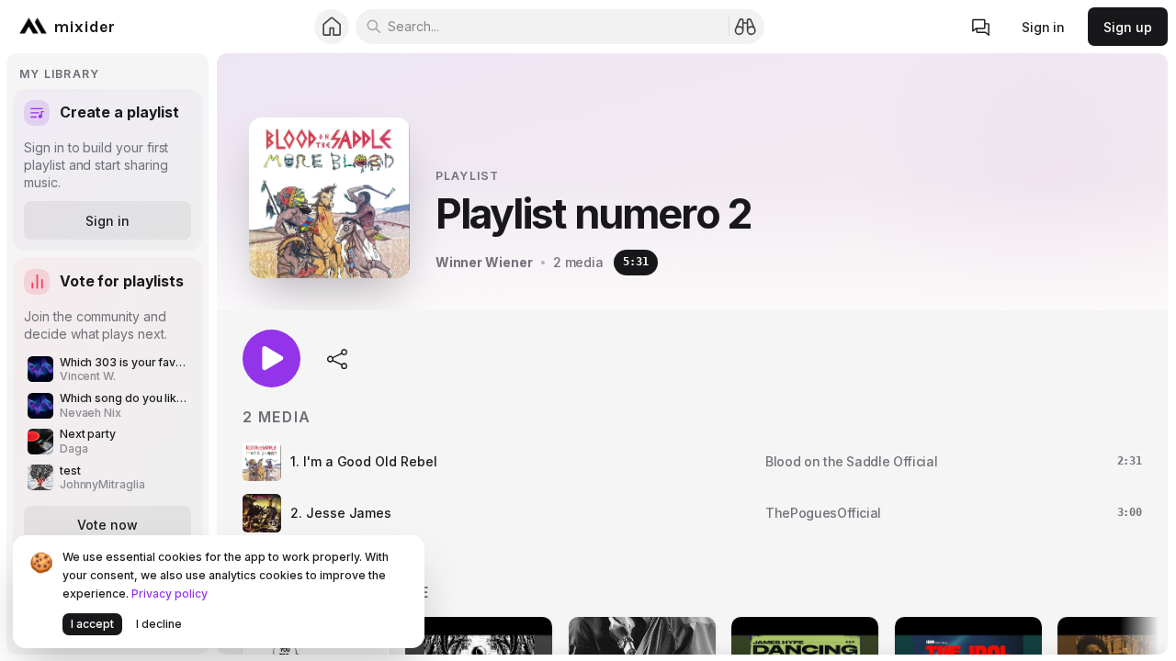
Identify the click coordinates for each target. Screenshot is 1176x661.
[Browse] (745, 26)
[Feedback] (982, 27)
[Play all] (271, 358)
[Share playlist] (338, 358)
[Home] (332, 27)
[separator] (212, 354)
